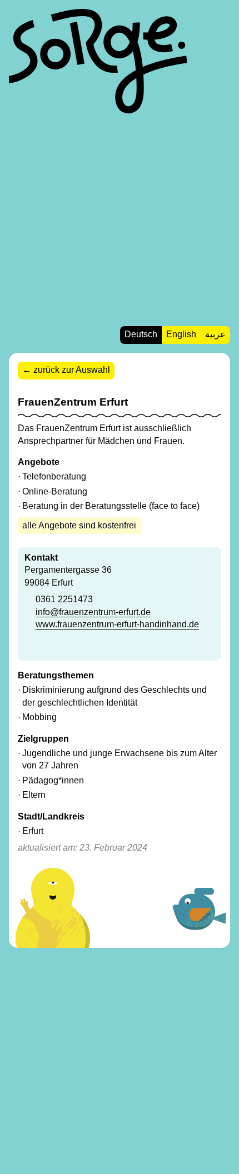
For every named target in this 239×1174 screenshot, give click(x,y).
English (181, 334)
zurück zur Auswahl (71, 369)
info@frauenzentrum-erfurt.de (93, 612)
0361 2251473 (64, 599)
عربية (215, 334)
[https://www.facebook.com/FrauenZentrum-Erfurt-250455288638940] (29, 647)
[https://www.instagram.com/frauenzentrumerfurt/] (44, 647)
